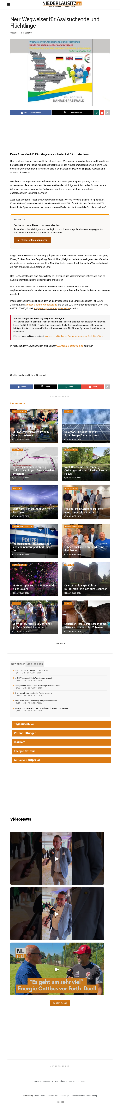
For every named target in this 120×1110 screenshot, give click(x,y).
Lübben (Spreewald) (23, 527)
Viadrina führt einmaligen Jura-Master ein (31, 671)
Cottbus (17, 488)
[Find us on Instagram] (59, 1102)
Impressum (48, 1081)
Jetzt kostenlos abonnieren (32, 240)
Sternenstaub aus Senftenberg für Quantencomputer (36, 701)
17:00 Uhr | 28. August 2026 (30, 703)
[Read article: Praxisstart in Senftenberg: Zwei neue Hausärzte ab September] (86, 502)
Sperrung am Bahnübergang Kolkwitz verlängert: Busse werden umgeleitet (33, 470)
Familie (68, 603)
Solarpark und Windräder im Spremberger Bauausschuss (37, 686)
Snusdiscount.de (78, 1096)
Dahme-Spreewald (74, 527)
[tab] (18, 664)
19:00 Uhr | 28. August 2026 (30, 696)
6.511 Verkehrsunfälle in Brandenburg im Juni (33, 678)
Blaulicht (19, 742)
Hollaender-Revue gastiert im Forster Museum (33, 693)
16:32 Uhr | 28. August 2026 (30, 711)
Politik (68, 411)
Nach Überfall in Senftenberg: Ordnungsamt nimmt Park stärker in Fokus (86, 470)
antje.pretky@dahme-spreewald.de (52, 308)
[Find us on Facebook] (55, 1102)
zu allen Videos (60, 1003)
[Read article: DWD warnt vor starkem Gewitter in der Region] (34, 502)
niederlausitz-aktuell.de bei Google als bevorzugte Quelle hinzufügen (74, 336)
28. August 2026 (73, 439)
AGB (83, 1081)
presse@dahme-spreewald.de (41, 304)
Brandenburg (19, 411)
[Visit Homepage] (62, 4)
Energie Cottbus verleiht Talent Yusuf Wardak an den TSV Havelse (41, 708)
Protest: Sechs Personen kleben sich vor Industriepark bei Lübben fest (32, 547)
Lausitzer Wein (53, 1096)
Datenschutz (73, 1081)
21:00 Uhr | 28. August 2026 (30, 680)
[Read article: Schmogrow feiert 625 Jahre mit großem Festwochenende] (34, 617)
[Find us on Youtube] (62, 1102)
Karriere (37, 1081)
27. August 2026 (21, 593)
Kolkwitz (17, 450)
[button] (57, 858)
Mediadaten (60, 1081)
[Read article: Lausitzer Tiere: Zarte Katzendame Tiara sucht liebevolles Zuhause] (86, 617)
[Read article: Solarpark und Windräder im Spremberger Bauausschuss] (86, 426)
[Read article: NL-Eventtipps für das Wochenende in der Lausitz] (34, 579)
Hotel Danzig (91, 1096)
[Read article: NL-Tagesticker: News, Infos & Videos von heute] (34, 426)
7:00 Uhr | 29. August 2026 (29, 673)
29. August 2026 (21, 439)
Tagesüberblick (24, 724)
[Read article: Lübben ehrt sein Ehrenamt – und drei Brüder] (86, 541)
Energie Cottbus (25, 751)
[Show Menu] (8, 4)
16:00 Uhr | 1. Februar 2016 (21, 33)
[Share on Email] (102, 112)
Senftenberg (71, 450)
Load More (60, 644)
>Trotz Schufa (39, 1096)
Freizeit (16, 603)
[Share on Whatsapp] (96, 112)
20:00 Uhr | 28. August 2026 (30, 688)
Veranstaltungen (25, 733)
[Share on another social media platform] (107, 112)
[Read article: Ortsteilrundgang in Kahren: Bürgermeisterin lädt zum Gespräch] (86, 579)
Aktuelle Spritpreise (27, 760)
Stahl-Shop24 (65, 1096)
